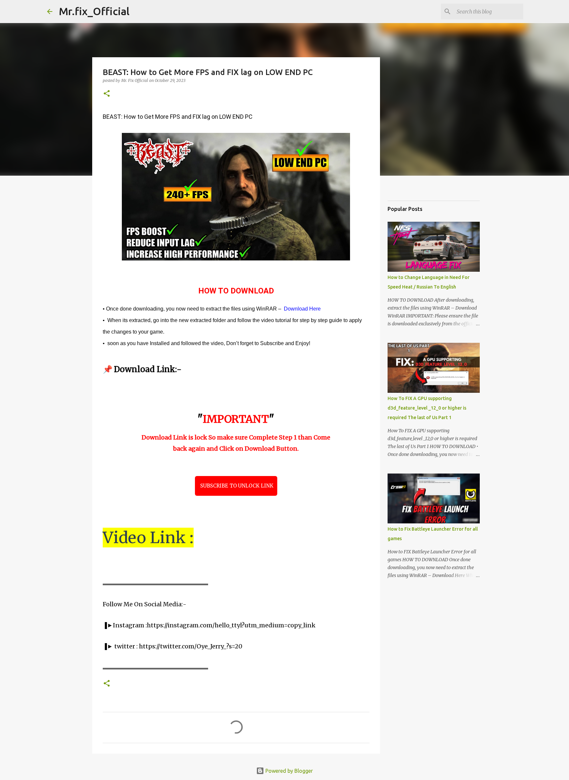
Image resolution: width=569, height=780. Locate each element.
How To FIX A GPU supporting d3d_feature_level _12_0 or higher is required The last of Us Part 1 (427, 408)
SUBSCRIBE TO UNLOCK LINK (236, 486)
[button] (107, 93)
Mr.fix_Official (94, 11)
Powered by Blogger (288, 771)
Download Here (302, 309)
